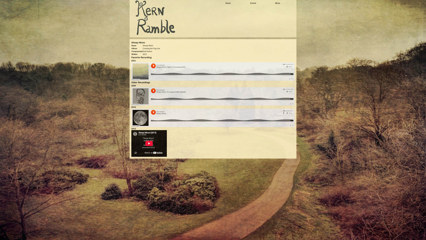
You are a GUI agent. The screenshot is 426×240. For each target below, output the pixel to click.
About (228, 3)
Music (277, 3)
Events (253, 3)
